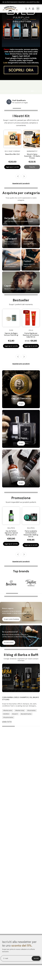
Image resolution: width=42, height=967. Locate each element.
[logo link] (11, 583)
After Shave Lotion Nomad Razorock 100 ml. (31, 335)
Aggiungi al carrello (11, 346)
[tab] (8, 91)
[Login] (29, 8)
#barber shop (19, 710)
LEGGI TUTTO (7, 722)
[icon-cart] (33, 8)
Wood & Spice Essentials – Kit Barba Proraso (13, 156)
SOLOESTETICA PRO (33, 2)
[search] (26, 8)
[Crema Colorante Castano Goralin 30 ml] (11, 318)
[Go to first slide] (24, 554)
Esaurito (13, 167)
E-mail (5, 958)
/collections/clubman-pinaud (10, 14)
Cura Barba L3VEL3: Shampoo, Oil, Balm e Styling (20, 698)
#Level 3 (15, 714)
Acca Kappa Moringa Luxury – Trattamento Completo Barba (33, 156)
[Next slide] (24, 176)
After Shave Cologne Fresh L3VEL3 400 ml (31, 532)
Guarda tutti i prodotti (21, 183)
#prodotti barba (26, 714)
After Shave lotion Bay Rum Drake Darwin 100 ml (11, 533)
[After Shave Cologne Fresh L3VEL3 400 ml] (31, 516)
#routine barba (8, 717)
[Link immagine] (21, 215)
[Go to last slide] (18, 176)
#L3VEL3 (6, 714)
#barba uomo (7, 710)
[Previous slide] (18, 356)
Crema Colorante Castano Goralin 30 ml (11, 334)
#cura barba (31, 710)
